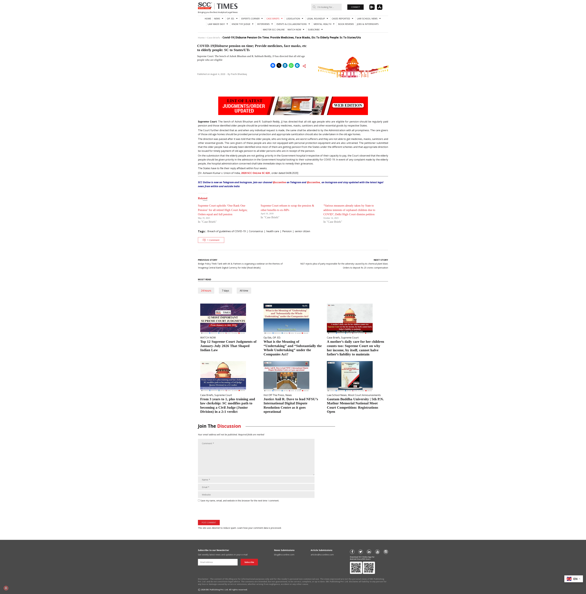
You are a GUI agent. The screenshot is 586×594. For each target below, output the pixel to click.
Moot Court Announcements (364, 395)
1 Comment (213, 239)
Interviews (263, 24)
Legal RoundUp (316, 18)
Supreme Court (350, 337)
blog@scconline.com (284, 554)
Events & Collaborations (292, 24)
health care (272, 231)
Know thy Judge (241, 24)
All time (244, 290)
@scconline (279, 182)
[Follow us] (352, 551)
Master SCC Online (274, 29)
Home (208, 18)
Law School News (367, 18)
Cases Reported (341, 18)
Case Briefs (272, 18)
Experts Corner (250, 18)
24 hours (206, 290)
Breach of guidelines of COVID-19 (226, 231)
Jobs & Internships (368, 24)
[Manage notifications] (6, 588)
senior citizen (302, 231)
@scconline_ (314, 182)
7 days (225, 290)
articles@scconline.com (322, 554)
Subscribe (314, 29)
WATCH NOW (294, 29)
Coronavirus (256, 231)
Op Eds (267, 337)
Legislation (293, 18)
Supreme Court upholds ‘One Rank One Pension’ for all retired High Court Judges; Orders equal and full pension (222, 210)
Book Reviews (346, 24)
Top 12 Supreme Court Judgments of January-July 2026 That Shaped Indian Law (228, 346)
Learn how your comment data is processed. (259, 527)
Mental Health (322, 24)
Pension (287, 231)
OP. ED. (230, 18)
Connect (355, 7)
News (217, 18)
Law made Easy (216, 24)
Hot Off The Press (274, 395)
